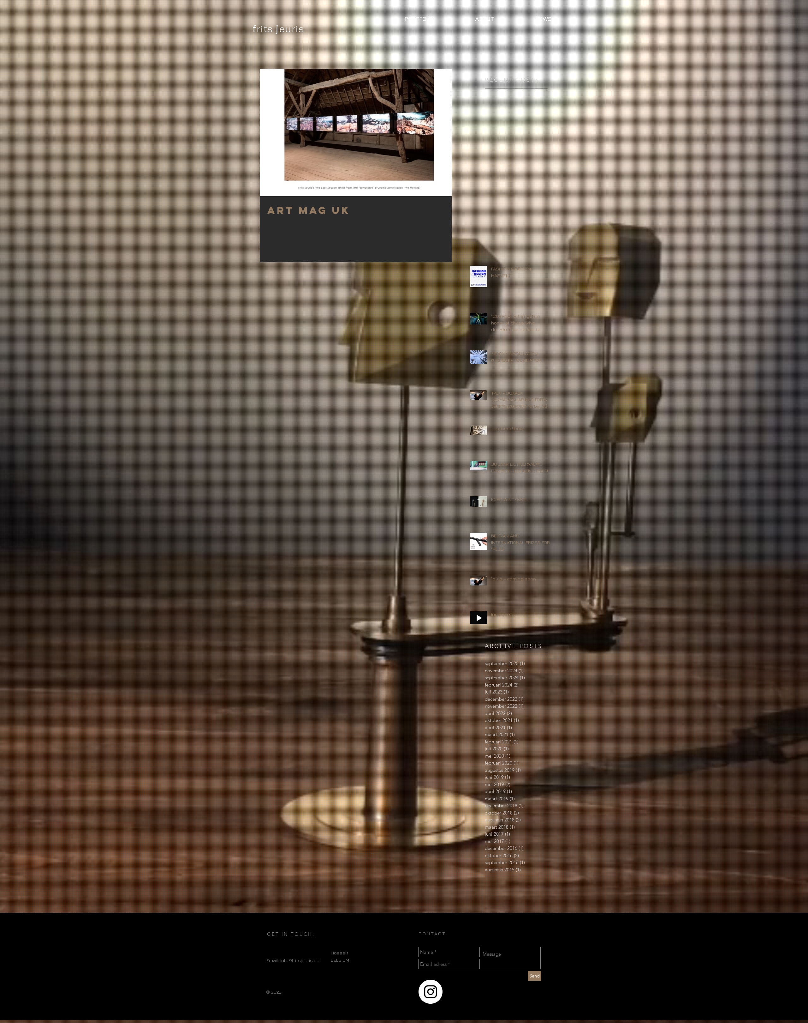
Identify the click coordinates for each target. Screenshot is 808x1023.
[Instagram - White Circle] (431, 992)
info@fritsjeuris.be (299, 960)
